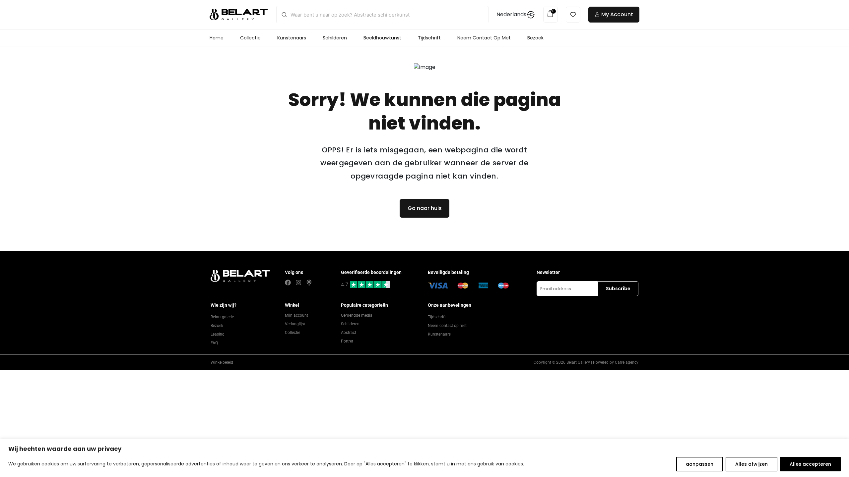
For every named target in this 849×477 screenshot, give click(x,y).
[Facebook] (288, 283)
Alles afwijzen (751, 464)
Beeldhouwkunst (382, 37)
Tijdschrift (429, 37)
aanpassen (699, 464)
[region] (424, 458)
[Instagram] (298, 283)
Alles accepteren (810, 464)
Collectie (250, 37)
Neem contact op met (484, 37)
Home (217, 37)
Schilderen (335, 37)
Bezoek (535, 37)
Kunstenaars (291, 37)
